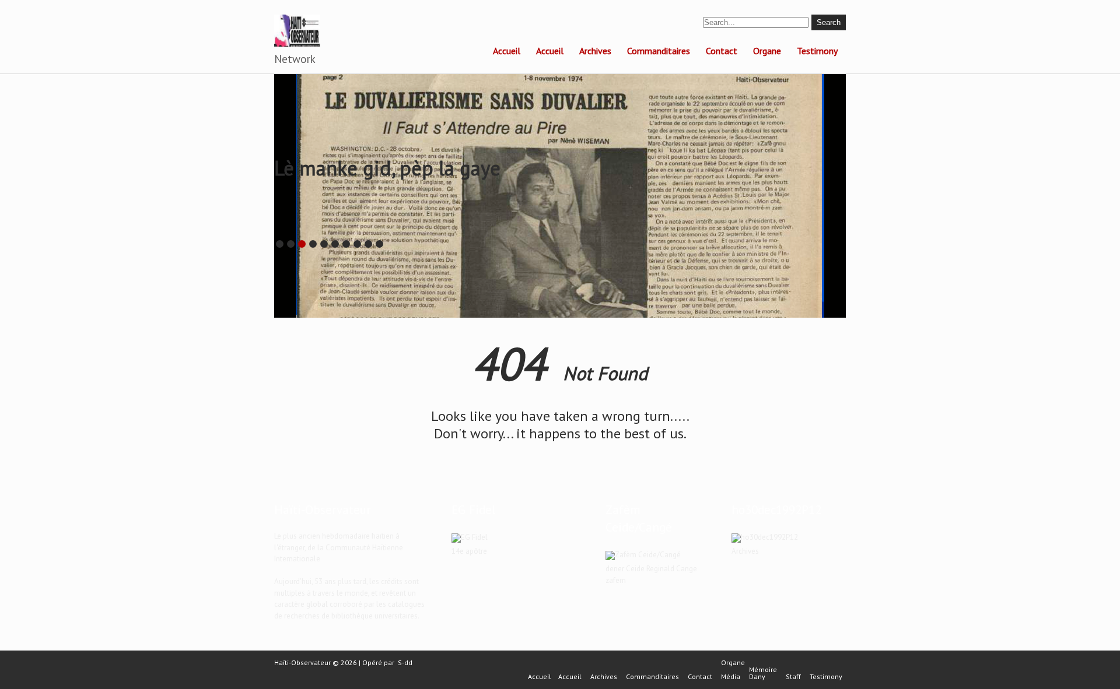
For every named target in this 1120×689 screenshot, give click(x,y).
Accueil (506, 51)
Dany (757, 676)
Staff (793, 676)
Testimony (817, 51)
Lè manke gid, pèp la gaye (387, 168)
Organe (767, 51)
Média (730, 676)
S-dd (405, 662)
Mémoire (763, 669)
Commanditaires (658, 51)
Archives (595, 51)
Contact (721, 51)
